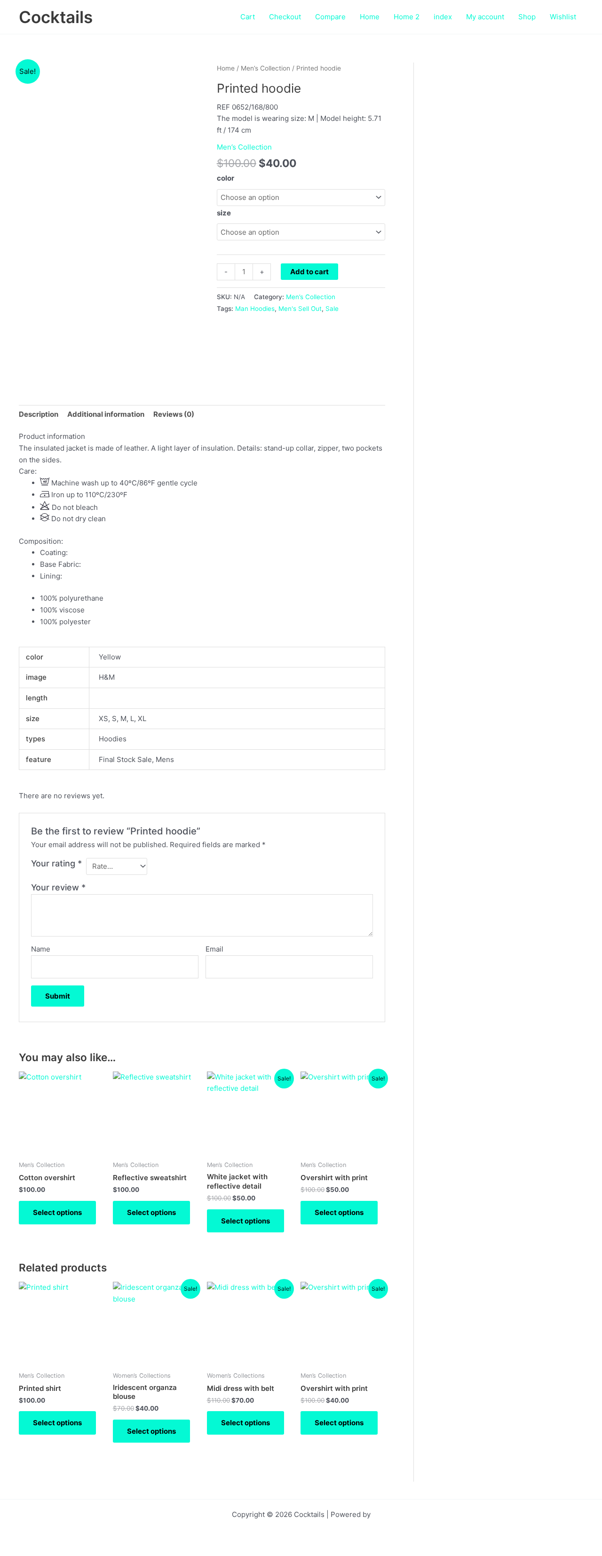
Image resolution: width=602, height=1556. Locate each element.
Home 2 (407, 16)
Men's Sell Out (300, 308)
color (225, 178)
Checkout (285, 16)
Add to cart (309, 271)
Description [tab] (38, 414)
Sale (332, 308)
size (224, 212)
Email (214, 949)
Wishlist (563, 16)
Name (40, 949)
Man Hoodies (255, 308)
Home (370, 16)
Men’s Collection (265, 68)
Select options (57, 1212)
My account (485, 16)
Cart (247, 16)
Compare (330, 16)
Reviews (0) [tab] (173, 414)
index (443, 16)
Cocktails (56, 17)
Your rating (56, 863)
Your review (58, 887)
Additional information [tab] (105, 414)
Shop (527, 16)
